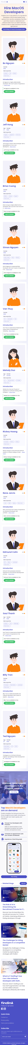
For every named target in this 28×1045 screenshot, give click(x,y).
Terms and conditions (7, 1023)
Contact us (4, 1017)
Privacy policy (5, 1020)
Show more (7, 85)
